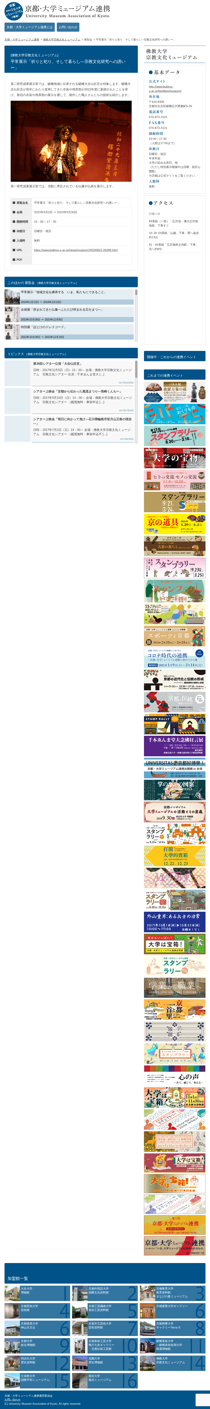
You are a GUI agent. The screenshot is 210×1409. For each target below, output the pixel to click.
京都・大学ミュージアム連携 (22, 39)
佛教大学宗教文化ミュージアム (61, 39)
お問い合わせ (68, 27)
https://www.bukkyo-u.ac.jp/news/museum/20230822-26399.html (76, 250)
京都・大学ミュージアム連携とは (30, 27)
